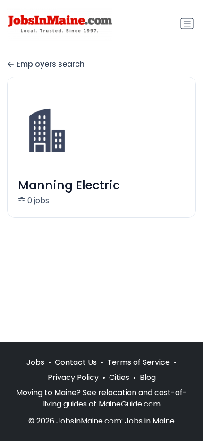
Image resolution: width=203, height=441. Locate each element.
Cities (119, 377)
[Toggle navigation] (187, 24)
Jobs (35, 362)
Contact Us (76, 362)
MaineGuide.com (130, 403)
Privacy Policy (73, 377)
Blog (148, 377)
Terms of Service (138, 362)
